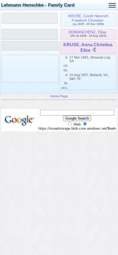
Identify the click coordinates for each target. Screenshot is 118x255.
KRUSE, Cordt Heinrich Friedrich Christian (88, 18)
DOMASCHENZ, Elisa (87, 32)
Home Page (59, 96)
